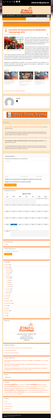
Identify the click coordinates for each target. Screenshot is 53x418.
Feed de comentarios (8, 406)
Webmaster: (5, 416)
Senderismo (9, 286)
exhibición (21, 388)
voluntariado (22, 90)
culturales (34, 386)
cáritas (44, 386)
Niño (26, 390)
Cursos (6, 274)
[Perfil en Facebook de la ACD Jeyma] (5, 1)
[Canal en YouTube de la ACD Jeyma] (10, 1)
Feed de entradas (7, 403)
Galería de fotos (7, 300)
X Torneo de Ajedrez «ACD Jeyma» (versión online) (21, 369)
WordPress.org (7, 408)
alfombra (28, 384)
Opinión (5, 308)
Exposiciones (8, 291)
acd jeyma (8, 90)
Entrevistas (6, 295)
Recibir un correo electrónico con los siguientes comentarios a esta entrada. (23, 179)
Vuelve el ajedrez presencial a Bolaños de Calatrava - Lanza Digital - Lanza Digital (21, 360)
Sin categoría (6, 310)
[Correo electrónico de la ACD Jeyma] (14, 1)
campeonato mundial (41, 384)
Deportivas (7, 276)
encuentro (12, 90)
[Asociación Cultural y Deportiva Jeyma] (26, 10)
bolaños (34, 384)
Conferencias (8, 270)
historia (6, 390)
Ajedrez (8, 278)
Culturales (7, 272)
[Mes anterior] (7, 193)
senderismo (10, 392)
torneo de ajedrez (10, 393)
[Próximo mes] (45, 193)
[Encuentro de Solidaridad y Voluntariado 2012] (41, 75)
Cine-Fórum (7, 268)
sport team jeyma (36, 392)
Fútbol (8, 282)
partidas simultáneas (34, 390)
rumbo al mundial (42, 390)
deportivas (7, 388)
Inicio (4, 15)
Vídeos (5, 313)
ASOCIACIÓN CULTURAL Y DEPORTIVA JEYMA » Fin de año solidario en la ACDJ (23, 126)
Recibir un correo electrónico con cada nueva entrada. (18, 181)
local (15, 390)
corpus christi (26, 386)
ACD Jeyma (11, 34)
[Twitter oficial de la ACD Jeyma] (7, 1)
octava (28, 390)
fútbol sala (42, 388)
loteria (18, 390)
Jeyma (11, 390)
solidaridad (17, 90)
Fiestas (5, 298)
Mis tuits (6, 244)
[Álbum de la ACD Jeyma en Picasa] (17, 1)
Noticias (14, 34)
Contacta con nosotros (27, 15)
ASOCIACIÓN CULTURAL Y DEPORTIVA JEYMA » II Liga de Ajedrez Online (20, 364)
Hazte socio (19, 15)
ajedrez (14, 384)
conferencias (18, 386)
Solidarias (18, 34)
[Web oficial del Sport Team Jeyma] (19, 1)
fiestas (28, 388)
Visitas (5, 315)
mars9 (7, 34)
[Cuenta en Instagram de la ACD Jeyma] (12, 1)
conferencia (11, 386)
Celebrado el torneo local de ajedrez (11, 352)
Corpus (22, 386)
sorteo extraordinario (28, 392)
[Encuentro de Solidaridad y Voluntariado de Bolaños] (11, 75)
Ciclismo (8, 280)
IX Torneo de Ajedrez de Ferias (10, 350)
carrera (6, 386)
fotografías (33, 388)
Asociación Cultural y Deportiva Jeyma (14, 415)
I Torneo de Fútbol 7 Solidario (11, 23)
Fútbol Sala (9, 284)
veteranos (14, 393)
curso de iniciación (40, 386)
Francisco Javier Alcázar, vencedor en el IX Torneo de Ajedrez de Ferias (18, 347)
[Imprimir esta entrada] (47, 34)
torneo (41, 392)
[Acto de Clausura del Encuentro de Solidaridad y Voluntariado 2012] (26, 75)
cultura (31, 386)
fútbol (38, 388)
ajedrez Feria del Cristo (21, 384)
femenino (25, 388)
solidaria (15, 392)
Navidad (23, 390)
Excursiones (7, 289)
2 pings (7, 122)
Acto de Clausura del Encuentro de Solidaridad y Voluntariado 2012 (25, 81)
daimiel (47, 386)
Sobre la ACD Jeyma (11, 15)
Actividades (6, 267)
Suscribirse (8, 254)
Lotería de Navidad (8, 303)
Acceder (6, 401)
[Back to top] (50, 415)
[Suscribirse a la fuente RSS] (3, 1)
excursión (17, 388)
